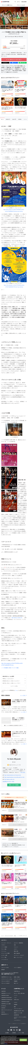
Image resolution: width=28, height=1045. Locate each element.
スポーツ (15, 949)
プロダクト (3, 944)
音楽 (17, 36)
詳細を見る (4, 810)
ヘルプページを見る (14, 686)
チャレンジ (16, 947)
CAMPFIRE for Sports (5, 1001)
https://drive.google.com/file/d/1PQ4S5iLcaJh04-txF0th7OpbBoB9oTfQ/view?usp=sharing (13, 210)
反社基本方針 (16, 1014)
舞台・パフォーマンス (18, 957)
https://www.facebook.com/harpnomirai (12, 775)
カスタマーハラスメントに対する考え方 (20, 1017)
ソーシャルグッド (4, 959)
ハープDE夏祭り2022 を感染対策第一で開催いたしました (19, 700)
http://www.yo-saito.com (17, 617)
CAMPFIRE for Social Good (6, 997)
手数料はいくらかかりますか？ (8, 678)
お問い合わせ (16, 999)
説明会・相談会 (17, 977)
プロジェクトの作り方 (5, 981)
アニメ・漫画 (3, 949)
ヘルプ (15, 997)
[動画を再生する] (14, 16)
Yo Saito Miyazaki (10, 36)
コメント (25, 119)
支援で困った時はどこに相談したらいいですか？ (11, 683)
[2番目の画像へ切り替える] (8, 27)
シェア (14, 62)
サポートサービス (17, 979)
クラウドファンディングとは (6, 979)
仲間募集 (19, 119)
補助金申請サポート (5, 1014)
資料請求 (3, 969)
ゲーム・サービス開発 (5, 953)
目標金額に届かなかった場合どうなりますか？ (11, 680)
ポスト (6, 62)
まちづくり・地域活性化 (18, 942)
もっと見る (22, 695)
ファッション (3, 951)
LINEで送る (23, 62)
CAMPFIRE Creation (5, 995)
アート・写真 (3, 957)
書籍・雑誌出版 (17, 953)
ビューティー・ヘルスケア (19, 955)
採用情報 (14, 1032)
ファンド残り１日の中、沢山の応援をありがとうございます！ (19, 733)
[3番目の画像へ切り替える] (14, 27)
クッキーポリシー (17, 1020)
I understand (23, 1039)
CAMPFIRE (3, 991)
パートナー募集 (21, 1032)
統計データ (16, 983)
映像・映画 (16, 951)
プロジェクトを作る (5, 967)
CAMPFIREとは (17, 991)
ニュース (15, 995)
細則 (15, 1006)
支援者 (14, 119)
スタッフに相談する (17, 967)
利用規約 (15, 1004)
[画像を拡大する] (12, 807)
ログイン (18, 1)
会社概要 (7, 1032)
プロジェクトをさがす (9, 935)
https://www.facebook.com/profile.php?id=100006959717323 (14, 777)
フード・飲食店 (4, 947)
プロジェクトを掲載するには (7, 5)
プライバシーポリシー (18, 1008)
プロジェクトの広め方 (5, 983)
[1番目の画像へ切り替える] (3, 27)
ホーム (2, 119)
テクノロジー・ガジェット (6, 942)
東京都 (21, 36)
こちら (16, 690)
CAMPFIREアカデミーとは (6, 977)
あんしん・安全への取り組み (19, 993)
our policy (5, 1043)
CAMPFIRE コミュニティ (6, 993)
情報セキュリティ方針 (18, 1012)
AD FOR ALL (3, 1005)
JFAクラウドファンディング (6, 1009)
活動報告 (8, 119)
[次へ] (26, 16)
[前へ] (2, 16)
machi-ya (3, 1012)
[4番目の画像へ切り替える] (19, 27)
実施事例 (15, 981)
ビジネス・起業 (4, 955)
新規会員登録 (24, 1)
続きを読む (23, 772)
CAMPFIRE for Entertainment (6, 999)
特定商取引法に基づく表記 (8, 781)
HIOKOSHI (3, 1007)
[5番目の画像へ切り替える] (25, 27)
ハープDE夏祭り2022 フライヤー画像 (9, 667)
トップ (2, 935)
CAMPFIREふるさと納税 (5, 1003)
